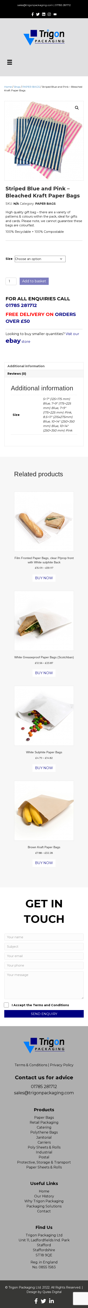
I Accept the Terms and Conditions (40, 1005)
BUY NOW (44, 578)
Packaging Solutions (44, 1206)
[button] (77, 108)
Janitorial (44, 1137)
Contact (44, 1211)
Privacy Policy (61, 1065)
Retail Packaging (44, 1122)
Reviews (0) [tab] (16, 374)
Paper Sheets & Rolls (44, 1167)
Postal (44, 1157)
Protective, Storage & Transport (44, 1162)
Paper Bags (44, 1118)
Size (9, 259)
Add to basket (34, 281)
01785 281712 (63, 5)
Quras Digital (52, 1292)
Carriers (44, 1142)
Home (8, 86)
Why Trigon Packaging (44, 1201)
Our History (44, 1196)
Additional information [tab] (26, 366)
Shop (17, 86)
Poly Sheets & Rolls (44, 1147)
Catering (44, 1127)
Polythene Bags (44, 1132)
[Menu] (9, 62)
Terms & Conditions (31, 1065)
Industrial (44, 1152)
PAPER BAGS (31, 86)
